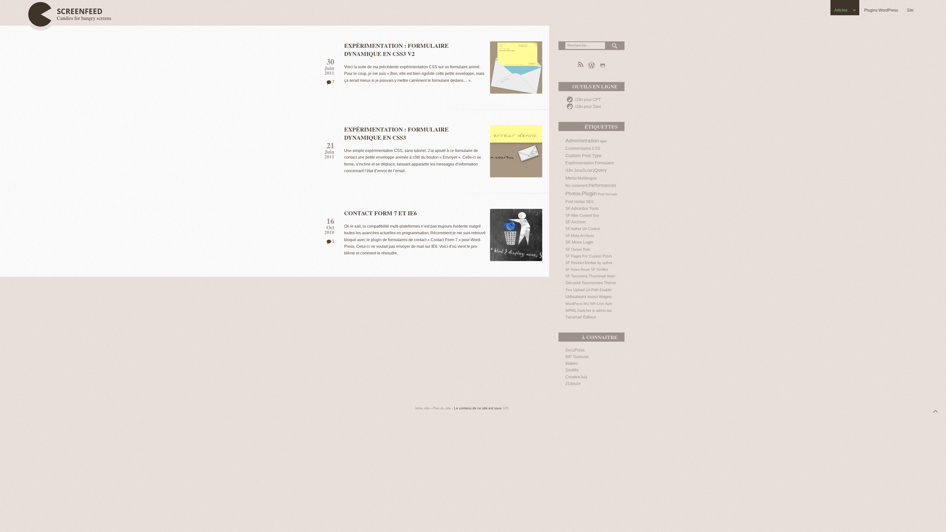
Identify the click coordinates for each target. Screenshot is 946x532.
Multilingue (587, 178)
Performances (602, 185)
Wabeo (571, 363)
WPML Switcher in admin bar (588, 310)
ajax (603, 141)
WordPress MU (577, 304)
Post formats (607, 194)
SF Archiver (575, 222)
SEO (590, 202)
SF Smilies (599, 269)
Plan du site (442, 408)
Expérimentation (579, 163)
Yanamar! (573, 317)
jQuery (600, 170)
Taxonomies (592, 283)
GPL (506, 408)
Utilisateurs (575, 296)
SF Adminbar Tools (582, 208)
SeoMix (572, 370)
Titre (568, 290)
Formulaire (604, 163)
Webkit (592, 297)
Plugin (589, 193)
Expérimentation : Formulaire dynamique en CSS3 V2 (396, 49)
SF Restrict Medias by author (588, 263)
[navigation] (473, 11)
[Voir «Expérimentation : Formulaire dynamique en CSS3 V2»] (516, 67)
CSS (596, 148)
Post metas (575, 202)
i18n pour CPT (587, 100)
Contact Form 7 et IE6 (380, 213)
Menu (570, 178)
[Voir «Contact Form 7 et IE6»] (516, 235)
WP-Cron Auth (601, 304)
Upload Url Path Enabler (592, 290)
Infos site (422, 408)
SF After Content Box (582, 215)
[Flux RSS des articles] (580, 65)
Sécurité (573, 283)
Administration (582, 141)
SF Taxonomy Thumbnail (585, 276)
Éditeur (589, 317)
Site (910, 10)
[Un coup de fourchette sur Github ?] (602, 65)
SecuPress (575, 350)
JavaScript (583, 170)
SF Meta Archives (579, 235)
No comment (576, 185)
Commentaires (578, 148)
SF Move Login (579, 242)
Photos (573, 193)
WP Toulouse (577, 357)
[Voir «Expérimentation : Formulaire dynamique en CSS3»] (516, 151)
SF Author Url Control (582, 229)
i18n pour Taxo (587, 106)
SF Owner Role (577, 249)
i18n (569, 170)
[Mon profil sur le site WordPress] (591, 65)
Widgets (605, 297)
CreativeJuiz (576, 377)
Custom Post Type (583, 155)
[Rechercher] (615, 45)
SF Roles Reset (577, 269)
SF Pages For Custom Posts (588, 256)
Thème (610, 283)
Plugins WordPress (881, 10)
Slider (611, 276)
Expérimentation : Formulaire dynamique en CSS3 (396, 133)
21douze (573, 384)
